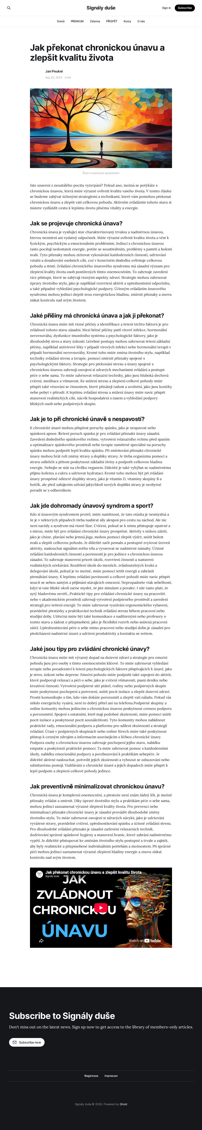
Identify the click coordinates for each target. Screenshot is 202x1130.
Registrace (91, 1075)
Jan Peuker (54, 71)
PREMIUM (77, 21)
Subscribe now (30, 1042)
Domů (61, 21)
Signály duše (101, 8)
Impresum (111, 1075)
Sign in (166, 7)
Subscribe (185, 7)
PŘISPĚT (111, 21)
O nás (141, 21)
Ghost (123, 1104)
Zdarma (95, 21)
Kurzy (127, 21)
